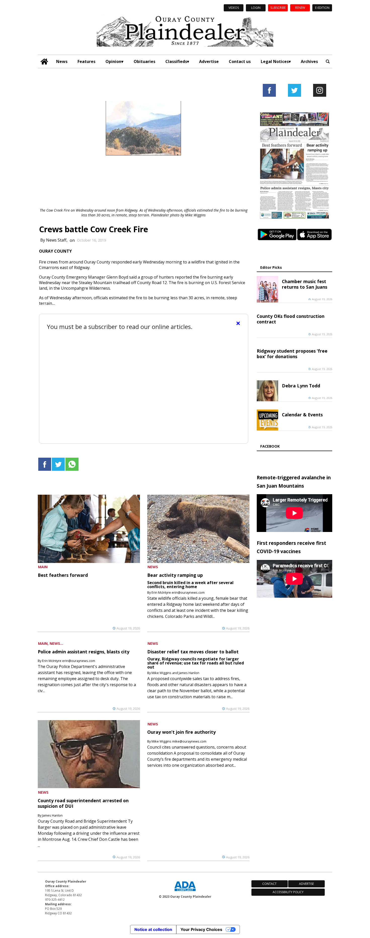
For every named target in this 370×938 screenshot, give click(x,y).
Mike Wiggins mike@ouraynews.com (179, 741)
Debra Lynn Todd (301, 386)
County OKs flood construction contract (290, 319)
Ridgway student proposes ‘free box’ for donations (292, 353)
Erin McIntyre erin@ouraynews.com (178, 592)
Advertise (209, 61)
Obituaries (144, 61)
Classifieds (176, 61)
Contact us (240, 61)
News (61, 61)
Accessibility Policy (288, 892)
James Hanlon (52, 815)
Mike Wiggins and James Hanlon (175, 673)
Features (86, 61)
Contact (269, 884)
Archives (309, 61)
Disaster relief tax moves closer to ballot (193, 652)
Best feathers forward (63, 575)
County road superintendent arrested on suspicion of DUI (83, 803)
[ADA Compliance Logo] (185, 891)
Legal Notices (275, 61)
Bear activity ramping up (175, 575)
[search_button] (327, 61)
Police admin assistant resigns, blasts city (83, 652)
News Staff (56, 240)
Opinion (113, 61)
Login (256, 8)
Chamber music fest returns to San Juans (304, 284)
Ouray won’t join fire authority (181, 732)
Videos (234, 8)
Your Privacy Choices (201, 929)
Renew (300, 8)
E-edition (322, 8)
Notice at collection (153, 929)
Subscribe (278, 8)
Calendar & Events (302, 415)
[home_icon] (44, 61)
